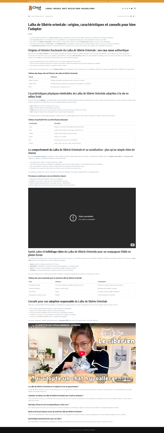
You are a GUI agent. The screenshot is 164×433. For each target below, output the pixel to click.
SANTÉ (64, 8)
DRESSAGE (57, 8)
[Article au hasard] (131, 16)
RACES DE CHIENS (74, 8)
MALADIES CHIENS (87, 8)
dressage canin (41, 314)
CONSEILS (48, 8)
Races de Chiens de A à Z (37, 16)
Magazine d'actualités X (89, 430)
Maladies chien (49, 16)
